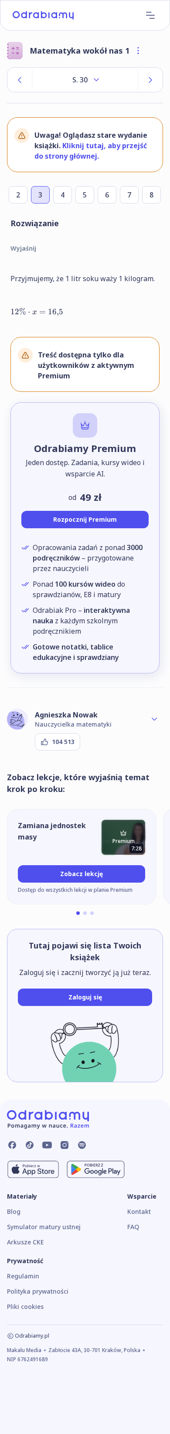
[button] (78, 913)
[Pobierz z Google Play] (95, 1169)
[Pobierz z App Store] (33, 1169)
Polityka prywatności (37, 1291)
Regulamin (23, 1276)
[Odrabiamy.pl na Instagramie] (64, 1145)
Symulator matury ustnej (44, 1227)
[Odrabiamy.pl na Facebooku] (12, 1145)
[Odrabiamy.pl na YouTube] (47, 1145)
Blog (13, 1211)
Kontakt (139, 1211)
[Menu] (150, 15)
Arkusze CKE (25, 1242)
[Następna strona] (150, 79)
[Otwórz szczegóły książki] (138, 50)
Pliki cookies (25, 1306)
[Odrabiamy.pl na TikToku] (29, 1145)
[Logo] (43, 15)
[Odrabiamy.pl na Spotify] (82, 1145)
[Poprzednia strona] (19, 79)
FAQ (133, 1227)
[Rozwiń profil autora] (154, 719)
